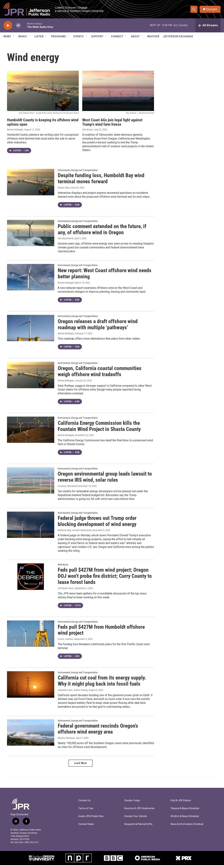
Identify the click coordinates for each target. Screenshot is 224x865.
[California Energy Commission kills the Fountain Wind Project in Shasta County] (30, 430)
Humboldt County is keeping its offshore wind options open (42, 122)
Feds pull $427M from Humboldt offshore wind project (101, 630)
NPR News (63, 564)
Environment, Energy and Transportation (78, 170)
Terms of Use (85, 808)
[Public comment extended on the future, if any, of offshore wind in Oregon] (30, 233)
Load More (80, 763)
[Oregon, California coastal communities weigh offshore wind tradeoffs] (30, 375)
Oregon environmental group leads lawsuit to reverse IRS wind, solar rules (105, 477)
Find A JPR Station (181, 800)
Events (79, 36)
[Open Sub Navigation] (13, 36)
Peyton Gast (63, 187)
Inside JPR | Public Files (91, 816)
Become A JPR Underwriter (139, 808)
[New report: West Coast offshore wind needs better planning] (30, 277)
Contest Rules (86, 824)
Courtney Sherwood (67, 486)
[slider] (23, 25)
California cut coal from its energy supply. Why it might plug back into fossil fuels (102, 681)
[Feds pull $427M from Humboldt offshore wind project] (30, 633)
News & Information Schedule (187, 824)
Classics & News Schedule (185, 808)
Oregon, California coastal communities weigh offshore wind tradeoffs (99, 371)
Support (97, 36)
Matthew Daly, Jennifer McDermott (74, 530)
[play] (8, 25)
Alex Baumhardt (65, 238)
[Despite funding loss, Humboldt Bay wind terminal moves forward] (30, 182)
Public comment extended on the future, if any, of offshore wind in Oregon (102, 229)
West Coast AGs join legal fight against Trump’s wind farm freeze (112, 122)
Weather (153, 36)
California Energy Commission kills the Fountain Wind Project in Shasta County (99, 426)
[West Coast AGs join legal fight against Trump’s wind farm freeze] (118, 91)
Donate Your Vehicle (135, 816)
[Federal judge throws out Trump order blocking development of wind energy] (30, 525)
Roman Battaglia (15, 129)
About (135, 36)
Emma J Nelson (65, 639)
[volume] (18, 25)
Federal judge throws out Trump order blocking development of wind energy (97, 521)
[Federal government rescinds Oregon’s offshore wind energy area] (30, 732)
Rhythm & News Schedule (185, 816)
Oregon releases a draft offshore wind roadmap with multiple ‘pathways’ (98, 324)
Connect (117, 36)
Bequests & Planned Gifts (138, 824)
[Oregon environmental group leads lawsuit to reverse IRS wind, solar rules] (30, 480)
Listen (39, 36)
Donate (211, 9)
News (7, 36)
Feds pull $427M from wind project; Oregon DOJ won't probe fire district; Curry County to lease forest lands (105, 576)
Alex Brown (87, 129)
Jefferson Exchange (178, 36)
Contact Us (84, 800)
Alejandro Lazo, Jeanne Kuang (73, 690)
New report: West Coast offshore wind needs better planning (104, 273)
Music (23, 36)
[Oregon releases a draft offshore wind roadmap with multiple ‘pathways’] (30, 328)
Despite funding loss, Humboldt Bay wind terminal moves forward (101, 178)
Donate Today (132, 800)
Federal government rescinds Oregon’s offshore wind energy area (98, 729)
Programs (58, 36)
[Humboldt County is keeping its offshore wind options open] (43, 91)
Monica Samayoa (66, 738)
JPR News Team (66, 588)
